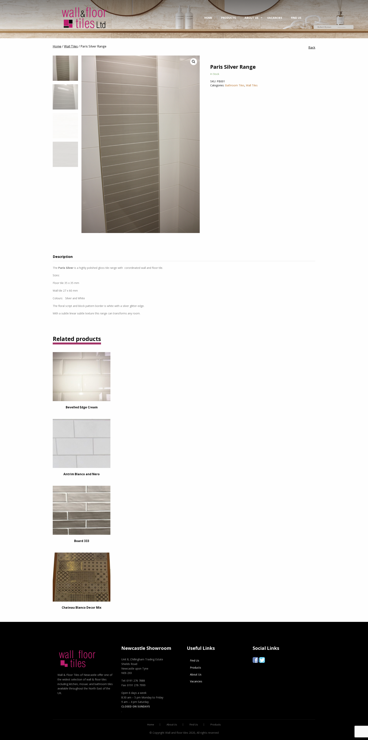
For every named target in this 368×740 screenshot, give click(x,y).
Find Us (296, 18)
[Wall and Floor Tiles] (84, 18)
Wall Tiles (252, 85)
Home (208, 18)
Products (228, 18)
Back (311, 47)
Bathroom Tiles (234, 85)
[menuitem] (84, 18)
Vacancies (274, 18)
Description (63, 256)
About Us (251, 18)
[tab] (65, 256)
